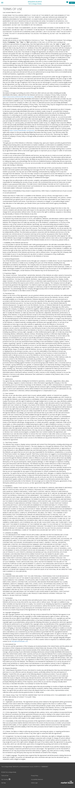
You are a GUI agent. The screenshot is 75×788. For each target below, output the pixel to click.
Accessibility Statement (37, 779)
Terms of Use (4, 775)
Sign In (72, 2)
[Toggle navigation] (2, 3)
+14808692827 (44, 766)
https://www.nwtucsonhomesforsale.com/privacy (18, 97)
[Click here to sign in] (67, 3)
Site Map (3, 783)
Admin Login (34, 783)
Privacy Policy (34, 775)
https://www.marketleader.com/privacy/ (22, 130)
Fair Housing (4, 779)
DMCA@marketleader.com (19, 641)
